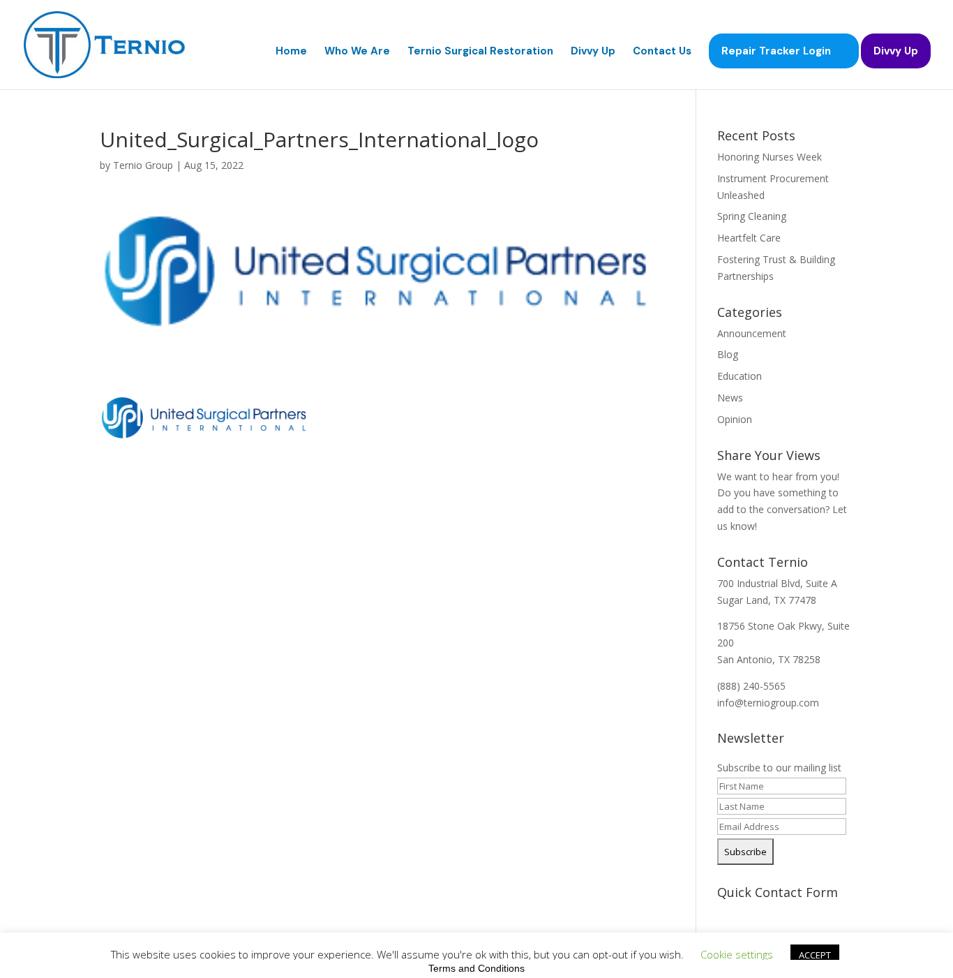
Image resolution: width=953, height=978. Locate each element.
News (730, 397)
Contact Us (662, 52)
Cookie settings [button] (736, 954)
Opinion (734, 419)
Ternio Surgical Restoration (480, 52)
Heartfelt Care (749, 237)
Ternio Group (143, 165)
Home (291, 52)
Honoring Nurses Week (769, 156)
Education (739, 376)
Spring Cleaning (751, 216)
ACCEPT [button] (815, 955)
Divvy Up (593, 52)
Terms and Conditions (476, 968)
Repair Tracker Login (776, 51)
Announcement (751, 333)
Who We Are (357, 52)
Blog (727, 354)
